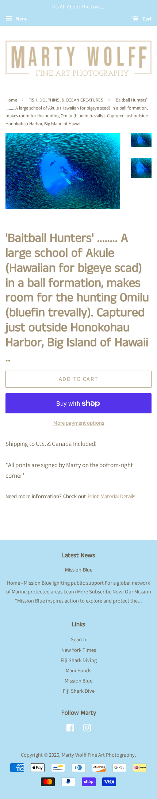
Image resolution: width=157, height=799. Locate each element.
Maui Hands (78, 670)
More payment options (78, 422)
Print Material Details (111, 496)
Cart (146, 18)
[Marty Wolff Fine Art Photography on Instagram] (87, 729)
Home (11, 100)
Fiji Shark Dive (79, 690)
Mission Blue (78, 570)
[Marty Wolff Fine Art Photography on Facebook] (70, 729)
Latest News (78, 555)
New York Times (78, 649)
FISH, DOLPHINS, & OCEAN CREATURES (65, 100)
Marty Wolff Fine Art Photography (98, 754)
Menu (21, 18)
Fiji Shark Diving (79, 660)
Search (78, 639)
